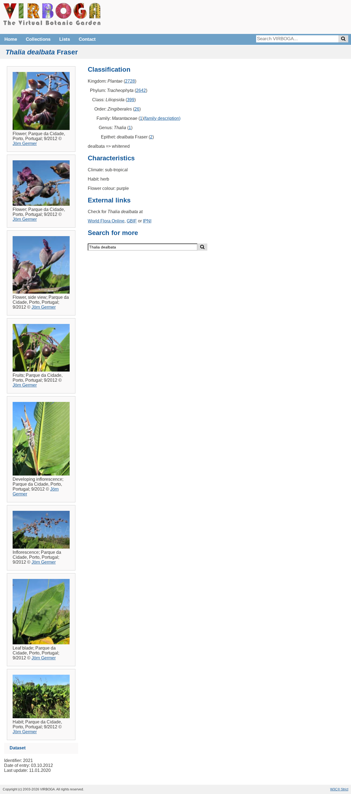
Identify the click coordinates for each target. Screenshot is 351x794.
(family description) (162, 118)
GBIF (132, 221)
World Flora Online (106, 221)
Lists (64, 39)
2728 (130, 81)
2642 (141, 90)
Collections (38, 39)
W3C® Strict (339, 789)
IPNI (147, 221)
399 (130, 99)
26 (136, 109)
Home (10, 39)
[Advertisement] (266, 16)
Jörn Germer (25, 143)
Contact (87, 39)
